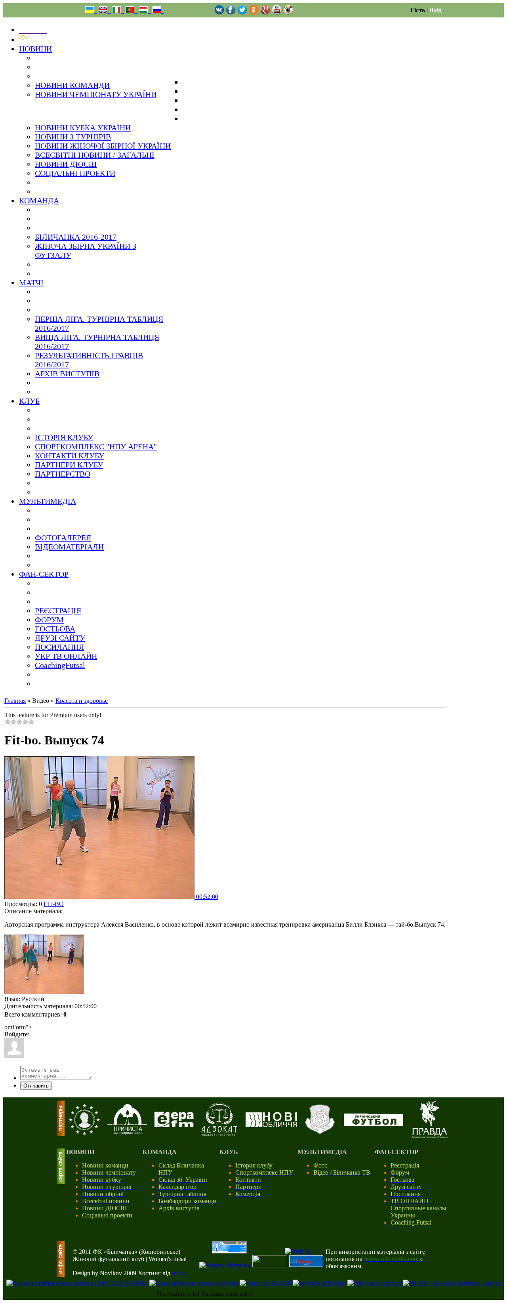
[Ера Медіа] (174, 1125)
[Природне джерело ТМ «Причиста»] (127, 1132)
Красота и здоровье (81, 700)
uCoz (178, 1273)
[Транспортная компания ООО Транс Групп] (320, 1133)
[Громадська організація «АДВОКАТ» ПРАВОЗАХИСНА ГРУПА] (219, 1134)
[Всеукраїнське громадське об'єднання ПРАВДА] (430, 1136)
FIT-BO (54, 903)
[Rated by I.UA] (269, 1265)
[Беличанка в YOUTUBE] (277, 12)
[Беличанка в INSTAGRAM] (288, 12)
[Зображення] (44, 964)
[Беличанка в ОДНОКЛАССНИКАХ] (254, 12)
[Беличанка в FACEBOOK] (231, 12)
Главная (15, 700)
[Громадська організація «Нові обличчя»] (271, 1125)
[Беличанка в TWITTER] (242, 12)
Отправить (36, 1086)
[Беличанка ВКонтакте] (219, 12)
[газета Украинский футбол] (373, 1124)
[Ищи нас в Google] (265, 12)
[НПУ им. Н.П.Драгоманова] (84, 1133)
